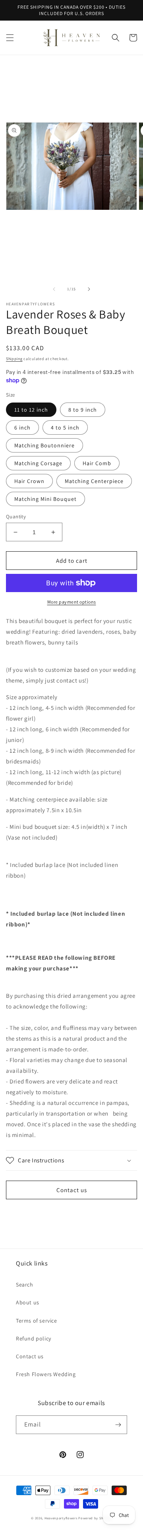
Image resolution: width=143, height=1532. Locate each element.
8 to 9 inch (82, 409)
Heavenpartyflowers (60, 1518)
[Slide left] (54, 289)
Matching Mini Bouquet (45, 498)
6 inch (22, 427)
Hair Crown (29, 481)
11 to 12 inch (31, 409)
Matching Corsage (38, 463)
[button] (10, 37)
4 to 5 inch (65, 427)
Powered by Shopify (95, 1518)
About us (27, 1302)
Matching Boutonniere (44, 445)
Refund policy (33, 1338)
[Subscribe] (118, 1424)
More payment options (71, 602)
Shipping (14, 358)
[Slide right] (89, 289)
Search (24, 1284)
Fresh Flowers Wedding (46, 1374)
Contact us (71, 1190)
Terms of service (36, 1320)
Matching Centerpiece (94, 481)
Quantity (16, 516)
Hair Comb (97, 463)
